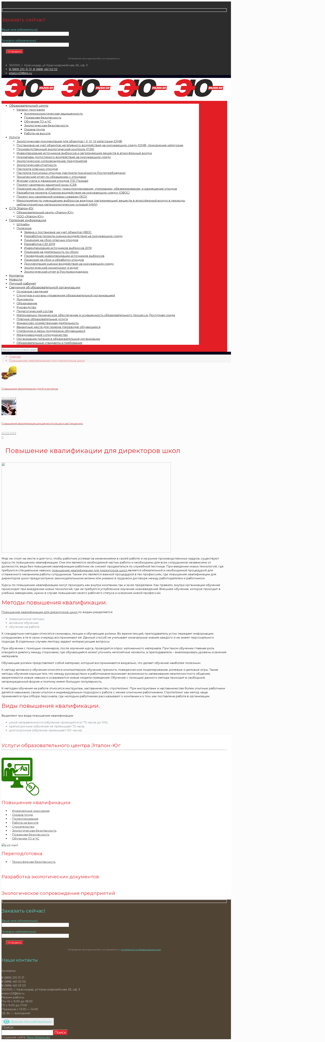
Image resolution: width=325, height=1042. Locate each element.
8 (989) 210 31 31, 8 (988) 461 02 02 (33, 69)
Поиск (7, 1027)
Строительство (23, 826)
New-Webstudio (38, 1037)
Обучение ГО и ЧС (25, 838)
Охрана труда (22, 815)
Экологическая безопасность (34, 830)
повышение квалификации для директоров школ (90, 570)
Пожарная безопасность (30, 834)
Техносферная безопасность (33, 862)
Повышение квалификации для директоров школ (47, 360)
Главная (15, 356)
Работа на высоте (25, 822)
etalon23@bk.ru (20, 73)
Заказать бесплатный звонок (23, 3)
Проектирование (25, 819)
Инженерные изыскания (30, 811)
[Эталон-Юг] (114, 97)
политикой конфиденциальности (141, 58)
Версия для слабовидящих (31, 1021)
